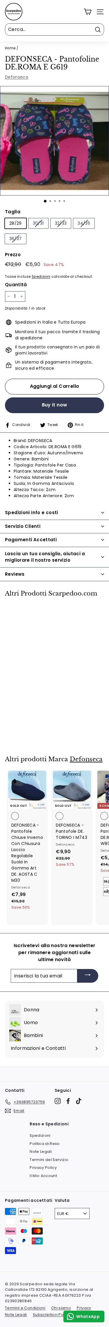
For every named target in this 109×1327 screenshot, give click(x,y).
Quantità (16, 285)
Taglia (12, 212)
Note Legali (41, 1151)
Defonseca (16, 77)
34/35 (84, 223)
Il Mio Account (43, 1175)
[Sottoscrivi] (87, 976)
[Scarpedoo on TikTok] (79, 1101)
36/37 (15, 239)
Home (10, 48)
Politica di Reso (45, 1143)
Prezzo (13, 255)
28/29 (15, 223)
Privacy (84, 1308)
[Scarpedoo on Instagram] (58, 1101)
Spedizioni (41, 276)
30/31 (38, 223)
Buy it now (54, 404)
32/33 (61, 223)
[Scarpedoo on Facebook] (68, 1101)
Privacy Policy (43, 1167)
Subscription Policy (51, 1314)
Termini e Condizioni (25, 1308)
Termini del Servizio (49, 1159)
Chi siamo (61, 1308)
